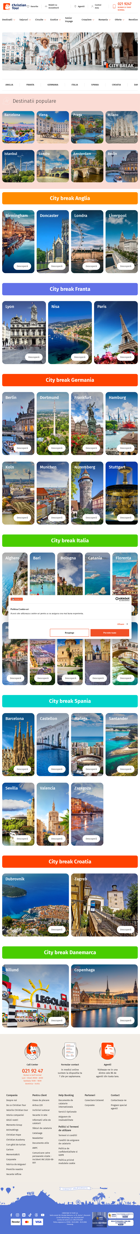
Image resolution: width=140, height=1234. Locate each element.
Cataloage (37, 1133)
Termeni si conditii (68, 1135)
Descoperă (22, 266)
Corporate (11, 1159)
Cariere (10, 1149)
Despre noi (11, 1100)
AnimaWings (12, 1130)
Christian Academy (15, 1139)
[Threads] (36, 1215)
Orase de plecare (40, 1100)
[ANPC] (99, 1219)
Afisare (120, 624)
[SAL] (121, 1215)
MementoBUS (13, 1154)
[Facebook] (11, 1215)
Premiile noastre (14, 1169)
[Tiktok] (30, 1215)
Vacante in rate (39, 1115)
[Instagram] (17, 1215)
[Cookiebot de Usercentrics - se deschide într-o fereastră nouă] (117, 599)
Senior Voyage (69, 20)
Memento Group (14, 1125)
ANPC (35, 1148)
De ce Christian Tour (16, 1105)
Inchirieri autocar (41, 1110)
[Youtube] (43, 1215)
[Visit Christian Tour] (14, 6)
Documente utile (40, 1143)
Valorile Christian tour (17, 1110)
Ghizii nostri (12, 1120)
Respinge (69, 633)
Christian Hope (13, 1134)
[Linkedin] (24, 1215)
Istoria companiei (15, 1115)
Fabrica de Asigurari (16, 1164)
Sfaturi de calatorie (42, 1128)
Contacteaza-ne (118, 1100)
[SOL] (121, 1222)
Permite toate (109, 633)
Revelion (133, 19)
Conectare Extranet (94, 1100)
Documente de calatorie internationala (66, 1103)
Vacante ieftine (13, 1174)
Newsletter (37, 1138)
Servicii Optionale (68, 1111)
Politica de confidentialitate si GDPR (68, 1151)
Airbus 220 (37, 1105)
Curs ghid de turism (16, 1144)
